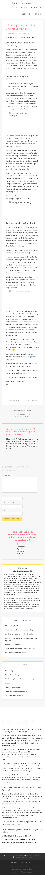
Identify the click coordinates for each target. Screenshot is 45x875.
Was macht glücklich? (13, 626)
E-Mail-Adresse (8, 503)
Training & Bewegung (13, 687)
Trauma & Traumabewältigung (16, 691)
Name (5, 495)
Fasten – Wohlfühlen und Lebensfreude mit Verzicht (22, 415)
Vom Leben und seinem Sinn (15, 695)
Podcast (24, 8)
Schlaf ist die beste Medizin (22, 410)
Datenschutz (26, 862)
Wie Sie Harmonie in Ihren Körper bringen (19, 630)
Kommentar (6, 475)
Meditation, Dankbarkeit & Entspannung (19, 679)
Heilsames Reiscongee (13, 644)
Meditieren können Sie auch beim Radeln (19, 634)
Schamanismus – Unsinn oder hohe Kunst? (20, 648)
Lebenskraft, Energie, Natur (25, 401)
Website (5, 510)
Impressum (15, 862)
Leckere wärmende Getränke (15, 652)
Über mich (26, 14)
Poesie (7, 683)
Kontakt (37, 14)
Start (7, 8)
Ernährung (9, 671)
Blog (15, 8)
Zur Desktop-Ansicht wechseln (22, 869)
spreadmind (27, 872)
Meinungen (36, 8)
